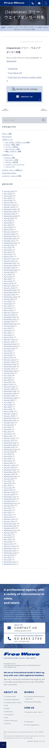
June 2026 (8, 196)
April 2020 (8, 355)
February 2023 (10, 285)
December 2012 (10, 548)
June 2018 (8, 404)
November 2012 (10, 550)
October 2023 (9, 267)
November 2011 (10, 564)
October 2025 (9, 214)
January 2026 (9, 207)
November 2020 (10, 346)
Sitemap (8, 723)
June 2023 (8, 276)
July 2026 (8, 193)
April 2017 (8, 434)
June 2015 (8, 483)
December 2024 (10, 236)
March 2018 (8, 411)
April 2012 (8, 559)
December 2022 (10, 290)
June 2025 (8, 223)
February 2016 (9, 465)
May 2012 (7, 557)
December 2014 (10, 497)
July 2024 (8, 247)
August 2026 (9, 191)
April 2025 (8, 227)
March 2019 (8, 384)
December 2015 (10, 470)
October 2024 (9, 241)
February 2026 (10, 205)
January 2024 (9, 261)
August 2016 (9, 452)
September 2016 (10, 449)
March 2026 (9, 202)
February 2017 (9, 438)
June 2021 (8, 330)
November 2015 (10, 472)
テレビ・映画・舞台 (12, 144)
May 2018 (8, 407)
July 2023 (8, 274)
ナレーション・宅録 (12, 149)
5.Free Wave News (9, 173)
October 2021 (9, 321)
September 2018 (10, 398)
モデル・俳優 (7, 134)
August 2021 (9, 326)
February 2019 (9, 386)
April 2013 (8, 541)
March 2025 (8, 229)
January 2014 (9, 521)
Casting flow (29, 722)
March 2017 (8, 436)
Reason (7, 708)
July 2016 (7, 454)
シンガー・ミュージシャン (14, 164)
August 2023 (9, 272)
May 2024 (8, 252)
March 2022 (9, 310)
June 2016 (8, 456)
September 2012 (10, 553)
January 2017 (9, 440)
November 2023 (10, 265)
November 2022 (10, 292)
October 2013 (9, 528)
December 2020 (10, 344)
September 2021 (10, 324)
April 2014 (8, 514)
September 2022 (10, 297)
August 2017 (9, 425)
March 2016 (8, 463)
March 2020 (9, 357)
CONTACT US (27, 97)
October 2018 (9, 395)
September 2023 (10, 270)
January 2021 (9, 342)
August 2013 (9, 532)
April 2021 (8, 335)
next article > (43, 110)
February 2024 (10, 258)
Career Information (11, 720)
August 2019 (9, 373)
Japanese (11, 61)
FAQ (6, 705)
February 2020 (10, 360)
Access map (9, 711)
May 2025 (8, 225)
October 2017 (9, 422)
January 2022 (9, 315)
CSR (6, 717)
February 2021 (9, 339)
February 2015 (9, 492)
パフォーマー (10, 167)
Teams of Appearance (32, 725)
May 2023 (8, 279)
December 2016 (10, 443)
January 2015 (9, 494)
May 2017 (7, 431)
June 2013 (8, 537)
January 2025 (9, 234)
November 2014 (10, 499)
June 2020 (8, 353)
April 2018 (8, 409)
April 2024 (8, 254)
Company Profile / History (13, 702)
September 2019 (10, 371)
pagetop (3, 745)
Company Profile (10, 696)
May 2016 (7, 458)
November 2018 (10, 393)
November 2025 (10, 211)
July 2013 (7, 535)
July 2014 (8, 508)
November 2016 (10, 445)
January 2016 (9, 467)
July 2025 (8, 220)
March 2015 (8, 490)
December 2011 (10, 562)
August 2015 (9, 479)
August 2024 (9, 245)
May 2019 (7, 380)
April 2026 (8, 200)
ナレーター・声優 (11, 160)
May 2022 (8, 306)
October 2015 (9, 474)
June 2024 (8, 249)
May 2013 (7, 539)
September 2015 (10, 476)
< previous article (5, 110)
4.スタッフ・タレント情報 (11, 176)
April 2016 (8, 461)
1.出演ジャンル (12, 27)
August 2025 (9, 218)
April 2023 (8, 281)
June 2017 (8, 429)
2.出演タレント (7, 155)
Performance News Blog (33, 702)
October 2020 (9, 348)
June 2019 (8, 377)
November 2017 (10, 420)
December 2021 (10, 317)
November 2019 (10, 366)
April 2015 (8, 488)
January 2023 (9, 288)
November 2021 (10, 319)
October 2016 (9, 447)
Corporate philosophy (12, 699)
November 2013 (10, 526)
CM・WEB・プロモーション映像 (31, 27)
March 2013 (8, 544)
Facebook (12, 68)
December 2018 (10, 391)
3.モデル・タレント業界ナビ (12, 170)
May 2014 (8, 512)
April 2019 (8, 382)
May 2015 (7, 485)
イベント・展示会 (11, 147)
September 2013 (10, 530)
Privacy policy (9, 714)
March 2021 (8, 337)
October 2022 (9, 294)
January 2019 (9, 389)
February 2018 (10, 413)
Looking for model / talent (34, 712)
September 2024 (10, 243)
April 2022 (8, 308)
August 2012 (9, 555)
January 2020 (9, 362)
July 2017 (7, 427)
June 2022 (8, 303)
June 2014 (8, 510)
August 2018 (9, 400)
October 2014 (9, 501)
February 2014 (10, 519)
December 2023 (10, 263)
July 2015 (7, 481)
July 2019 (7, 375)
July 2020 (8, 351)
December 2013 (10, 523)
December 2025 (10, 209)
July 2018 (8, 402)
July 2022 (8, 301)
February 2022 (10, 312)
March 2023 (9, 283)
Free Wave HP (15, 73)
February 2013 (9, 546)
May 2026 (8, 198)
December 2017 (10, 418)
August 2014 (9, 505)
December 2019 (10, 364)
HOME (3, 27)
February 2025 (10, 232)
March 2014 (8, 517)
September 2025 (10, 216)
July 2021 (7, 328)
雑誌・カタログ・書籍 (13, 151)
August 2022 (9, 299)
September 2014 (10, 503)
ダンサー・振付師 (11, 162)
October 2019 (9, 369)
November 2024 (10, 238)
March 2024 (9, 256)
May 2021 (7, 333)
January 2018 (9, 416)
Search (43, 120)
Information (7, 136)
